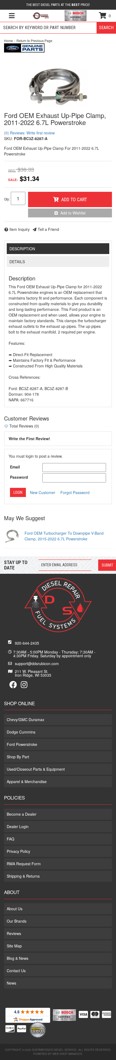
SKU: (8, 138)
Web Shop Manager (67, 1054)
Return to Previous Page (34, 40)
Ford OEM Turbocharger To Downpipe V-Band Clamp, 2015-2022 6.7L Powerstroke (64, 535)
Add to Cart (74, 199)
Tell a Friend (48, 229)
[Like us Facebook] (13, 686)
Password (19, 477)
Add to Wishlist (73, 213)
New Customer (42, 492)
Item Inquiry (19, 229)
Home (8, 40)
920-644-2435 (27, 643)
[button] (58, 28)
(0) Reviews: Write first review (29, 132)
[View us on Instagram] (24, 686)
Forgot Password (75, 492)
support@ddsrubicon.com (37, 663)
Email (15, 467)
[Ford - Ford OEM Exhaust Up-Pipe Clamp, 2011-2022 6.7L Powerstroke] (24, 47)
